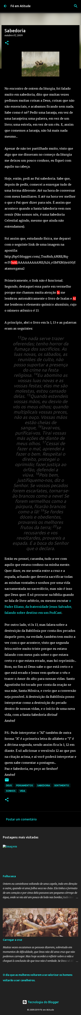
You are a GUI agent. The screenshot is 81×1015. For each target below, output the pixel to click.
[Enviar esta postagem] (7, 781)
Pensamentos (24, 785)
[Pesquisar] (75, 5)
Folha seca (9, 876)
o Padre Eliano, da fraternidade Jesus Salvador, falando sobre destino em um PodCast (38, 607)
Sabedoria (43, 785)
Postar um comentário (21, 819)
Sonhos (10, 791)
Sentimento (61, 785)
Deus (9, 785)
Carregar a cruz (12, 939)
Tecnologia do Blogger (43, 1002)
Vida (22, 791)
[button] (7, 43)
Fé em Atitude (21, 6)
